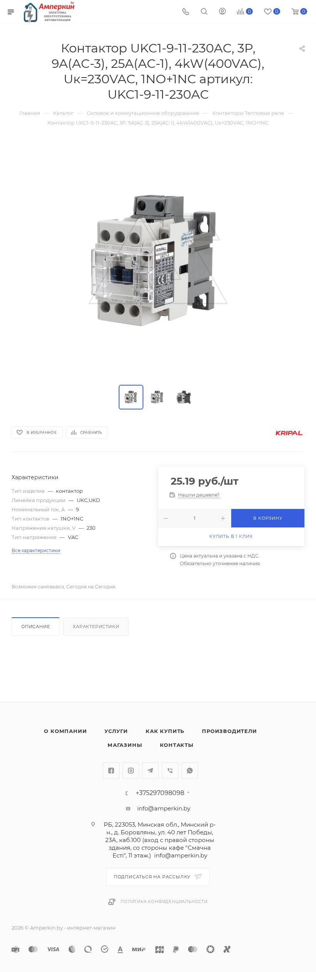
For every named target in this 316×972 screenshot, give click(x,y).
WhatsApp (190, 770)
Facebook (111, 770)
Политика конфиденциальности (164, 901)
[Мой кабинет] (222, 12)
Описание (35, 626)
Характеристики (96, 626)
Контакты (176, 745)
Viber (170, 770)
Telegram (150, 770)
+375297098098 (160, 793)
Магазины (125, 745)
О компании (65, 731)
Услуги (116, 731)
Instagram (131, 770)
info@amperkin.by (163, 808)
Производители (229, 731)
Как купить (165, 731)
